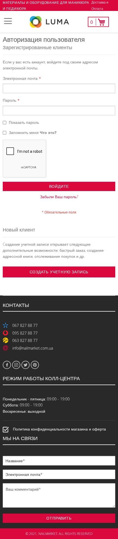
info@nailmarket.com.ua (32, 348)
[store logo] (59, 22)
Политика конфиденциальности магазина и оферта (59, 429)
